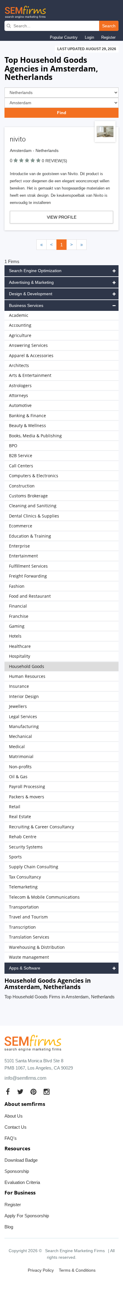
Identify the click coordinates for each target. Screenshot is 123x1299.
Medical (17, 746)
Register (108, 37)
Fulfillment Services (28, 566)
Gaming (16, 626)
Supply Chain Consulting (33, 867)
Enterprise (19, 546)
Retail (14, 806)
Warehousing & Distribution (37, 947)
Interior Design (24, 696)
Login (89, 37)
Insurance (19, 686)
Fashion (16, 586)
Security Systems (26, 847)
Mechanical (20, 736)
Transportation (24, 907)
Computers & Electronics (33, 475)
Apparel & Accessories (31, 355)
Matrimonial (21, 756)
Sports (15, 857)
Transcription (22, 927)
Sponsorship (16, 1171)
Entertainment (23, 556)
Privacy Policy (41, 1270)
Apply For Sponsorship (26, 1215)
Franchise (18, 616)
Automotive (20, 405)
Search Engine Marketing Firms (75, 1250)
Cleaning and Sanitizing (32, 505)
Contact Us (15, 1127)
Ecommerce (20, 526)
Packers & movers (26, 797)
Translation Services (29, 937)
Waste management (29, 957)
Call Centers (21, 466)
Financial (18, 606)
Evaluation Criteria (22, 1182)
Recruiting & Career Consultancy (41, 827)
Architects (19, 365)
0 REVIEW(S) (54, 160)
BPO (13, 445)
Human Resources (27, 676)
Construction (22, 486)
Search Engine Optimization (35, 270)
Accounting (20, 325)
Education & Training (30, 536)
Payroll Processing (27, 786)
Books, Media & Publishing (35, 436)
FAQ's (10, 1138)
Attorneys (18, 395)
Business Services (26, 305)
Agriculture (20, 335)
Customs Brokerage (28, 496)
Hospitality (19, 656)
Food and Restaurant (30, 596)
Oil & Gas (18, 776)
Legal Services (23, 716)
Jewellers (18, 706)
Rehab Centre (22, 836)
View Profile (61, 217)
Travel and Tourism (28, 917)
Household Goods (26, 666)
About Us (13, 1115)
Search (109, 25)
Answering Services (28, 345)
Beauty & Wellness (27, 425)
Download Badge (21, 1160)
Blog (8, 1226)
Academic (18, 315)
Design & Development (30, 293)
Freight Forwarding (28, 576)
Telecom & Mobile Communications (44, 897)
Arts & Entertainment (30, 375)
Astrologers (20, 385)
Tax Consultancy (25, 877)
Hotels (15, 636)
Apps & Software (24, 968)
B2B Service (20, 455)
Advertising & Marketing (31, 282)
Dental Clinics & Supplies (34, 516)
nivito (18, 139)
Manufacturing (24, 726)
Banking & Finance (27, 415)
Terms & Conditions (77, 1270)
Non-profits (20, 766)
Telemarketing (23, 887)
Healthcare (20, 646)
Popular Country (64, 37)
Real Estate (20, 816)
